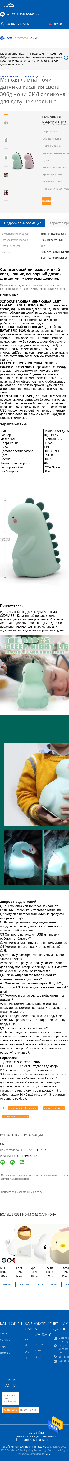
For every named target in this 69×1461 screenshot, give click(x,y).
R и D (38, 1357)
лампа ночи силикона (15, 1116)
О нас (34, 38)
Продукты (21, 38)
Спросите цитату (33, 76)
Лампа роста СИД (10, 1352)
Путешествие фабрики (15, 57)
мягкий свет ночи (54, 1108)
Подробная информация (22, 223)
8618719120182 (27, 1155)
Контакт (46, 201)
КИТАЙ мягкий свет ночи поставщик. (24, 1446)
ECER (48, 1453)
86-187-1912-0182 (18, 24)
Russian (58, 24)
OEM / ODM (42, 1350)
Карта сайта (35, 1432)
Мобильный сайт (35, 1439)
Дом (9, 38)
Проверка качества (44, 57)
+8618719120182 (35, 1150)
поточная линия (45, 1344)
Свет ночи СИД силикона (23, 1108)
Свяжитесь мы (9, 76)
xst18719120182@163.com (23, 14)
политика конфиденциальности (35, 1436)
